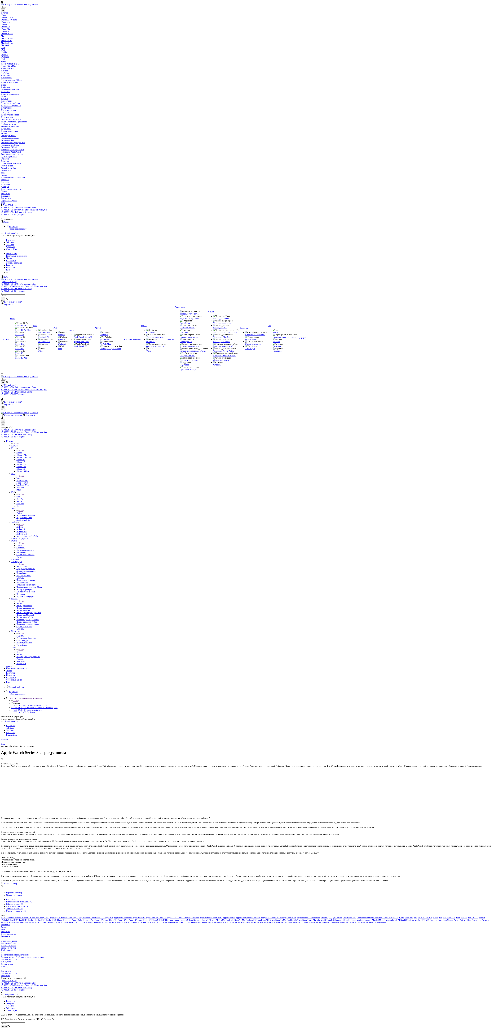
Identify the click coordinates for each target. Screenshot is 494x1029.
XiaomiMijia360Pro (176, 922)
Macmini (316, 920)
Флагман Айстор (8, 943)
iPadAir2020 (473, 918)
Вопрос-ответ (7, 964)
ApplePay (118, 918)
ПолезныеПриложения (319, 922)
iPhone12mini (76, 920)
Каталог (14, 446)
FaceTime (316, 918)
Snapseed (43, 922)
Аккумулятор (207, 922)
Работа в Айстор (8, 945)
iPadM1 (482, 918)
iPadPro (31, 920)
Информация (6, 950)
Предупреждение (8, 934)
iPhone (19, 453)
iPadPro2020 (39, 920)
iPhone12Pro (88, 920)
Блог (3, 929)
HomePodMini (363, 918)
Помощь (4, 966)
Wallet (113, 922)
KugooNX (184, 920)
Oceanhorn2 (443, 920)
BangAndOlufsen (268, 918)
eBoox (309, 918)
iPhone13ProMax (135, 920)
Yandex (187, 922)
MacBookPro (277, 920)
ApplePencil (127, 918)
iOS (419, 918)
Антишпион (244, 922)
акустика (229, 922)
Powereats (486, 920)
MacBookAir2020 (249, 920)
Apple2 (75, 918)
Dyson (19, 545)
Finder (323, 918)
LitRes (202, 920)
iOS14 (424, 918)
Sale (18, 652)
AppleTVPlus (183, 918)
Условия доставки (9, 959)
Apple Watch (60, 918)
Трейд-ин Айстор (8, 948)
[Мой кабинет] (2, 399)
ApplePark (108, 918)
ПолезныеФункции (338, 922)
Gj (327, 918)
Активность (219, 922)
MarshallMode (392, 920)
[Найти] (3, 10)
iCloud (401, 918)
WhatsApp (10, 247)
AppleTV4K (171, 918)
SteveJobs (73, 922)
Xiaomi (164, 922)
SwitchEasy (88, 922)
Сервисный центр (9, 941)
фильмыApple (380, 922)
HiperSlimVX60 (349, 918)
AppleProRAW (139, 918)
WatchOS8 (128, 922)
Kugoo (176, 920)
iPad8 (458, 918)
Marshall (368, 920)
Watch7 (120, 922)
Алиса (236, 922)
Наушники (303, 922)
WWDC (136, 922)
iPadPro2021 (51, 920)
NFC (423, 920)
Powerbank (476, 920)
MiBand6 (402, 920)
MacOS (324, 920)
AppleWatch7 (216, 918)
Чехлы (19, 603)
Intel (411, 918)
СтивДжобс (360, 922)
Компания (5, 925)
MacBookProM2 (305, 920)
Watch (19, 513)
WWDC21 (156, 922)
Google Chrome (335, 918)
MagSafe (360, 920)
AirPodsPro (33, 918)
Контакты (5, 932)
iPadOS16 (23, 920)
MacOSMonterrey (335, 920)
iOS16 (435, 918)
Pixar (469, 920)
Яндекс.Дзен (11, 249)
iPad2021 (451, 918)
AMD (46, 918)
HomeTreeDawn (385, 918)
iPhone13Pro (122, 920)
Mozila (417, 920)
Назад (16, 443)
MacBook (226, 920)
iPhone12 (66, 920)
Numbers (433, 920)
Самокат (351, 922)
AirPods (19, 527)
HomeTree (373, 918)
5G (2, 918)
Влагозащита (276, 922)
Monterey (410, 920)
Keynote (169, 920)
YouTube (10, 244)
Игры (284, 922)
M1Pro (219, 920)
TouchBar (97, 922)
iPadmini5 (5, 920)
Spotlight (64, 922)
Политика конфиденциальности (15, 955)
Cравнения (291, 918)
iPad (18, 497)
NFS (427, 920)
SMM (36, 922)
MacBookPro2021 (290, 920)
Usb (109, 922)
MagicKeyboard (349, 920)
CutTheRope (280, 918)
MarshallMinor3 (378, 920)
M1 (207, 920)
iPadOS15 (14, 920)
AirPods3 (24, 918)
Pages (450, 920)
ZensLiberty (196, 922)
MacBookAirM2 (264, 920)
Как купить (6, 962)
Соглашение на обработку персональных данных (22, 957)
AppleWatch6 (205, 918)
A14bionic (8, 918)
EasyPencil (301, 918)
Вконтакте (10, 240)
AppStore (256, 918)
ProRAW (5, 922)
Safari (21, 922)
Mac (18, 478)
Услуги (4, 927)
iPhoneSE (147, 920)
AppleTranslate (151, 918)
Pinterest (463, 920)
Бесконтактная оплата (260, 922)
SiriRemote (29, 922)
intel (415, 918)
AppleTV (162, 918)
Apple (52, 918)
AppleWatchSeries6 (244, 918)
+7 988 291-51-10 (9, 205)
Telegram (10, 242)
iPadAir (464, 918)
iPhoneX (155, 920)
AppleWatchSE (229, 918)
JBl (164, 920)
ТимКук (369, 922)
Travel (104, 922)
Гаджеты (20, 636)
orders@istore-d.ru (10, 233)
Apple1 (69, 918)
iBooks (395, 918)
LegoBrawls (194, 920)
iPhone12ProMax (101, 920)
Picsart (456, 920)
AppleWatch (194, 918)
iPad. (445, 918)
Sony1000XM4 (54, 922)
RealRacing (14, 922)
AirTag (41, 918)
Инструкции (293, 922)
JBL (160, 920)
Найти (4, 1027)
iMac (407, 918)
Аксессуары (21, 566)
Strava (79, 922)
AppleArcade (84, 918)
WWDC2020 (145, 922)
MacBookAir (236, 920)
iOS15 (429, 918)
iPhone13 (112, 920)
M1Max (212, 920)
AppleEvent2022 (97, 918)
